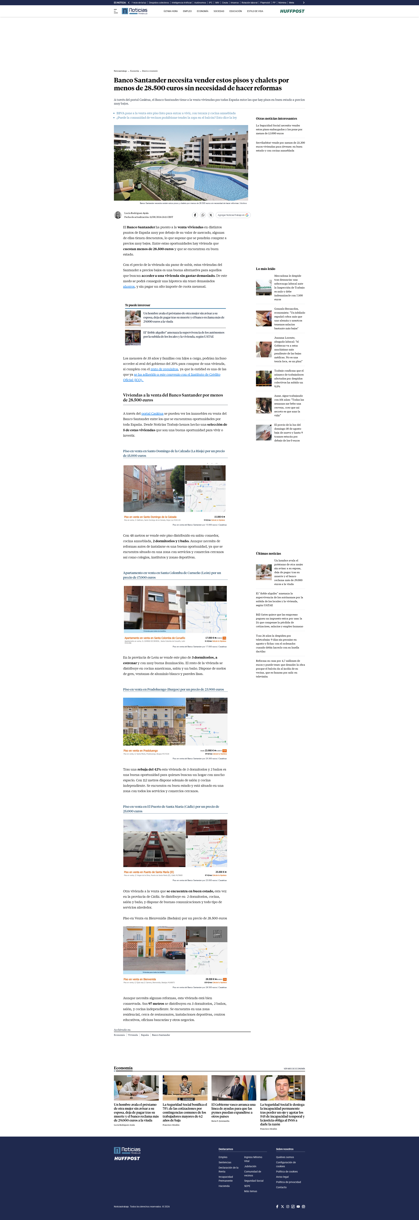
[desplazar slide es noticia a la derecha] (303, 2)
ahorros (129, 286)
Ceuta (225, 2)
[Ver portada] (134, 11)
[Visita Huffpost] (292, 11)
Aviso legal (282, 1177)
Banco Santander (161, 1034)
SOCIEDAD (219, 11)
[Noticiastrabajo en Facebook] (277, 1206)
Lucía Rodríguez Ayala (136, 213)
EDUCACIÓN (235, 11)
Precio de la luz (138, 2)
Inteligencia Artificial (181, 2)
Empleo (223, 1157)
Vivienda (133, 1034)
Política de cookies (287, 1171)
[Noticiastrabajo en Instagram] (287, 1206)
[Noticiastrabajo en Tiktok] (293, 1206)
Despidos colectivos (159, 2)
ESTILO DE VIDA (255, 11)
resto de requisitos (164, 369)
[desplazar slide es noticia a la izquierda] (129, 2)
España (145, 1034)
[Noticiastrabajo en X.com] (282, 1206)
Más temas (250, 1191)
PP (274, 2)
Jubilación (250, 1166)
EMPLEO (187, 11)
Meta (291, 2)
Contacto (281, 1187)
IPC (210, 2)
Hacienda (224, 1186)
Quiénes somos (285, 1157)
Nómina (282, 2)
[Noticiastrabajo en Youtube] (298, 1206)
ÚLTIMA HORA (171, 11)
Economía (119, 1034)
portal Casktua (152, 413)
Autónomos (200, 2)
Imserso (235, 2)
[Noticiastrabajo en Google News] (303, 1206)
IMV (217, 2)
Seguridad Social (254, 1180)
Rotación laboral (249, 2)
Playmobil (265, 2)
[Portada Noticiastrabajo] (127, 1150)
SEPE (247, 1186)
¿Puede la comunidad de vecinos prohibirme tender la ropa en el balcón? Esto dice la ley (177, 117)
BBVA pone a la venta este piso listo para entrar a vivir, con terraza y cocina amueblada (176, 113)
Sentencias (225, 1162)
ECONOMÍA (202, 11)
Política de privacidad (288, 1182)
